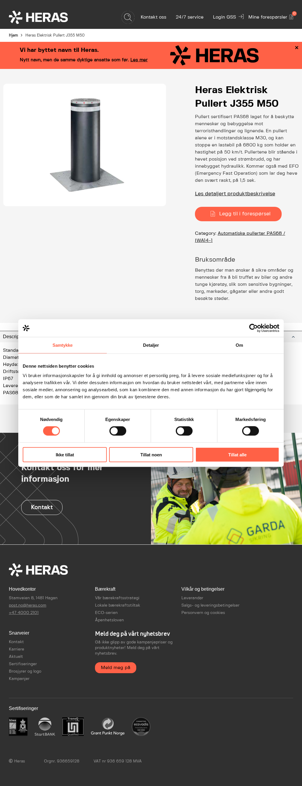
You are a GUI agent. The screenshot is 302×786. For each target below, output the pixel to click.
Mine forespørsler (270, 16)
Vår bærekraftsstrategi (117, 598)
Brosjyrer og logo (25, 671)
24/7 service (189, 17)
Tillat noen (151, 454)
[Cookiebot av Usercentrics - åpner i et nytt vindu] (253, 328)
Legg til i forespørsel (244, 214)
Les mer (139, 60)
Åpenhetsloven (109, 620)
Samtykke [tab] (62, 345)
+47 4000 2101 (24, 613)
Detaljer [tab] (151, 345)
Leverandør (192, 598)
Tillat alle (237, 454)
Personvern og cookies (203, 613)
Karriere (16, 649)
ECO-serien (106, 613)
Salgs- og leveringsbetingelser (210, 605)
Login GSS (224, 17)
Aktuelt (16, 657)
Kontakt (42, 507)
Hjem (13, 35)
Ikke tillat (65, 454)
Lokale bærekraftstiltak (117, 605)
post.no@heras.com (27, 605)
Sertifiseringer (23, 664)
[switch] (117, 431)
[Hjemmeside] (48, 17)
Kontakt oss (153, 17)
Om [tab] (239, 345)
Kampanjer (19, 679)
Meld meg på (115, 668)
